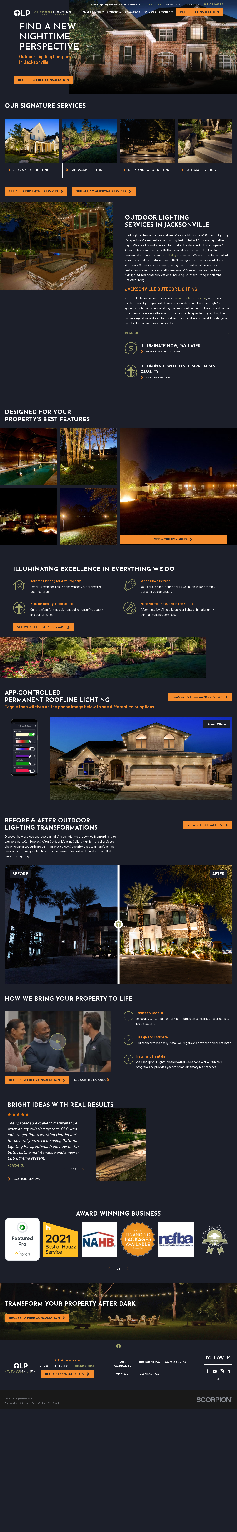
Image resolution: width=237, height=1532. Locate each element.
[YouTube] (215, 1371)
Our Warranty (173, 4)
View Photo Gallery (205, 825)
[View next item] (82, 1169)
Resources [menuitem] (166, 12)
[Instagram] (222, 1371)
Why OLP (123, 1374)
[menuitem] (11, 1403)
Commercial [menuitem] (133, 12)
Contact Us (149, 1374)
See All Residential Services (33, 191)
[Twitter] (218, 1379)
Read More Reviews (26, 1179)
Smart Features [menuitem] (93, 12)
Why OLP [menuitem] (150, 12)
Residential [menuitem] (114, 12)
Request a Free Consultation (43, 80)
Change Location (152, 4)
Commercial (176, 1362)
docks (178, 298)
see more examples (170, 539)
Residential (149, 1362)
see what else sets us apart (41, 627)
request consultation (199, 12)
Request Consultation (64, 1374)
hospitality (169, 255)
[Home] (42, 13)
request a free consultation (34, 1080)
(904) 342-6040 (213, 4)
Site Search (193, 4)
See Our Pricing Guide (90, 1080)
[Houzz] (229, 1371)
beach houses (197, 298)
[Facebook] (207, 1371)
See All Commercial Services (101, 191)
